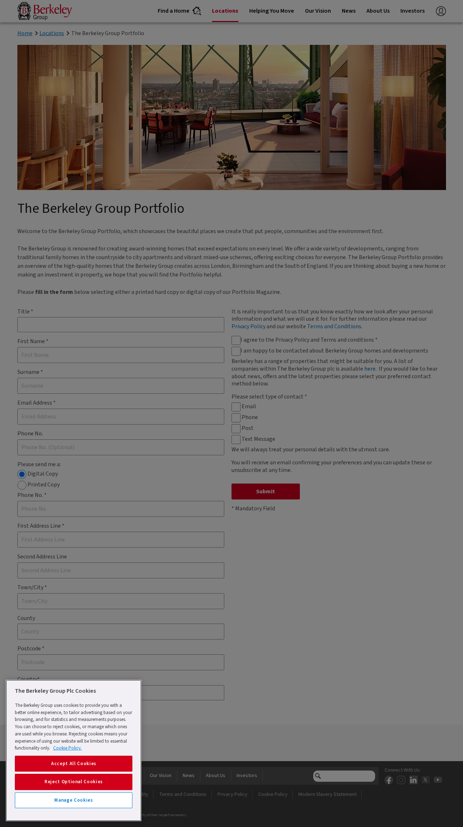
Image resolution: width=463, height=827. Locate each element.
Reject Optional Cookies (73, 782)
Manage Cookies (73, 800)
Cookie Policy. (67, 748)
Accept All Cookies (73, 763)
